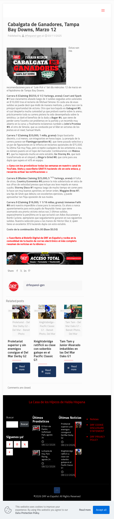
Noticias (94, 419)
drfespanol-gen (33, 36)
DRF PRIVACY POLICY (97, 438)
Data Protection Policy (27, 513)
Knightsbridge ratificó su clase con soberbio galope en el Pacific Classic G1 (45, 350)
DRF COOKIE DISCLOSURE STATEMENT (97, 428)
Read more (85, 509)
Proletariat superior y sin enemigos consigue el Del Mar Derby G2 (18, 348)
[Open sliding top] (57, 3)
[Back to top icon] (57, 490)
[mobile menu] (103, 10)
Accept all (101, 510)
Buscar (10, 417)
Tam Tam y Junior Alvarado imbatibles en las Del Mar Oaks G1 (70, 348)
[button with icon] (9, 444)
